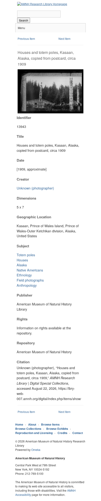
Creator (23, 179)
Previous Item (26, 39)
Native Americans (30, 269)
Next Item (64, 39)
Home (19, 424)
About (32, 424)
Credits (62, 433)
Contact (77, 433)
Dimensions (26, 198)
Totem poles (26, 254)
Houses (22, 259)
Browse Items (50, 424)
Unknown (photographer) (35, 188)
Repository (26, 342)
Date (20, 160)
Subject (23, 246)
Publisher (24, 295)
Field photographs (30, 280)
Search (23, 20)
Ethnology (24, 274)
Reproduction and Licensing (34, 433)
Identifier (24, 117)
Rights (22, 319)
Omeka (35, 450)
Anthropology (27, 285)
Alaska (22, 264)
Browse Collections (28, 429)
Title (20, 136)
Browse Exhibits (57, 429)
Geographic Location (34, 216)
